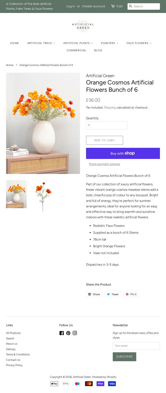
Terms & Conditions (18, 354)
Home (14, 43)
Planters (108, 43)
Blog (98, 50)
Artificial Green (82, 376)
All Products (13, 332)
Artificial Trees (40, 43)
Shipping (110, 107)
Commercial (76, 50)
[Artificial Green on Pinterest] (68, 333)
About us (11, 343)
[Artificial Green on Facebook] (61, 333)
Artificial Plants (77, 43)
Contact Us (13, 359)
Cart (119, 6)
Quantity (92, 118)
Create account (93, 6)
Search (10, 338)
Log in (70, 6)
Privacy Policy (14, 365)
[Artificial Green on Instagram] (74, 333)
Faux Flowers (138, 43)
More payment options (104, 164)
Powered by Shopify (104, 376)
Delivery (11, 349)
